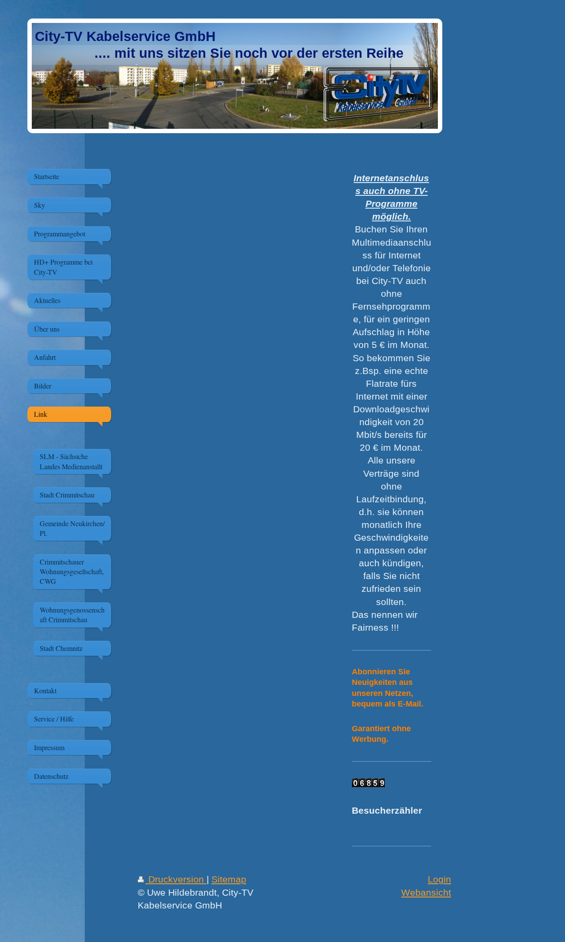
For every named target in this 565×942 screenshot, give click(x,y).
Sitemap (228, 879)
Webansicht (426, 892)
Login (439, 879)
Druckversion (176, 879)
